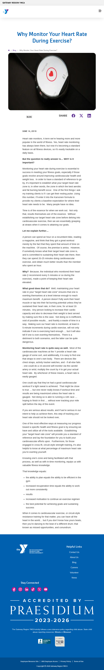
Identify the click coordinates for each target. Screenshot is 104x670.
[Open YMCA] (17, 11)
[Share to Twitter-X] (81, 115)
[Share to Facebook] (73, 115)
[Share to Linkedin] (89, 115)
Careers (74, 567)
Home (9, 50)
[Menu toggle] (100, 11)
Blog (14, 50)
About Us (74, 557)
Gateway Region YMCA (14, 2)
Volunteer (74, 573)
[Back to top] (7, 658)
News (74, 578)
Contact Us (74, 552)
